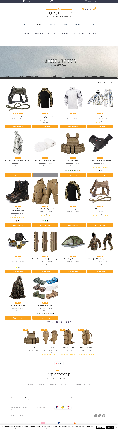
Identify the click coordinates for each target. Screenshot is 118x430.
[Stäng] (116, 427)
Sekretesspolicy (57, 428)
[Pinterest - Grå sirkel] (103, 415)
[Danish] (68, 407)
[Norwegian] (57, 407)
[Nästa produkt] (97, 337)
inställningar (101, 427)
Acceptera (110, 427)
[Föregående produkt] (21, 337)
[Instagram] (99, 415)
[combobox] (105, 82)
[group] (59, 342)
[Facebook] (95, 415)
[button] (78, 9)
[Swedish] (63, 407)
